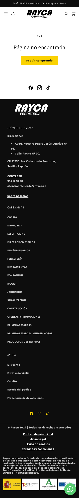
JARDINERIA (15, 292)
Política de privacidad (38, 434)
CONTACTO (14, 176)
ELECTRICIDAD (16, 233)
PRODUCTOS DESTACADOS (24, 341)
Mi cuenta (13, 364)
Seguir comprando (39, 60)
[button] (6, 14)
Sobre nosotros (17, 196)
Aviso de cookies (38, 444)
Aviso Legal (38, 439)
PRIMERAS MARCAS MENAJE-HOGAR (30, 333)
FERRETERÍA (14, 258)
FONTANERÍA (15, 275)
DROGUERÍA (14, 225)
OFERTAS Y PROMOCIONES (24, 316)
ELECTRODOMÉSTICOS (21, 242)
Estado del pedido (19, 389)
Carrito (12, 381)
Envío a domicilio (18, 373)
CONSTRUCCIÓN (17, 308)
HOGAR (12, 283)
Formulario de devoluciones (25, 398)
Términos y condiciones (38, 449)
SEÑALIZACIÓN (16, 300)
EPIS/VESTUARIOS (18, 250)
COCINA (12, 217)
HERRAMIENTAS (17, 267)
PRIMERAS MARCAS (19, 325)
